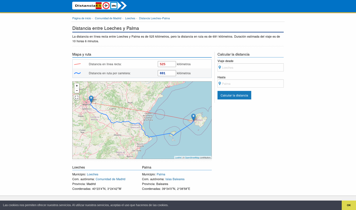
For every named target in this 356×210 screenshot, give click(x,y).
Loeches (92, 174)
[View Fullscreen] (76, 97)
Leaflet (178, 157)
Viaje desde (225, 61)
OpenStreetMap (192, 157)
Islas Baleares (174, 179)
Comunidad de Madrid (110, 179)
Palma (161, 174)
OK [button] (349, 205)
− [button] (77, 90)
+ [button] (77, 86)
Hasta (221, 77)
